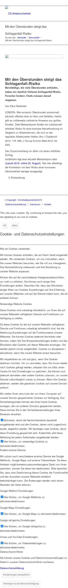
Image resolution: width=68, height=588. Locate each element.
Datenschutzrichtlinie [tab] (11, 551)
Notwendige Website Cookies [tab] (16, 304)
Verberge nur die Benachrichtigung (21, 583)
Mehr (15, 225)
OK (4, 225)
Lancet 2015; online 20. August (23, 163)
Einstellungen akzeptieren (16, 574)
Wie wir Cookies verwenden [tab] (15, 248)
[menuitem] (16, 204)
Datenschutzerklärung (12, 568)
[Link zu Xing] (60, 200)
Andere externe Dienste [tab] (13, 450)
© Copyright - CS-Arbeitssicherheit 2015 (23, 199)
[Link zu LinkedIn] (54, 200)
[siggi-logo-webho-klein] (28, 13)
